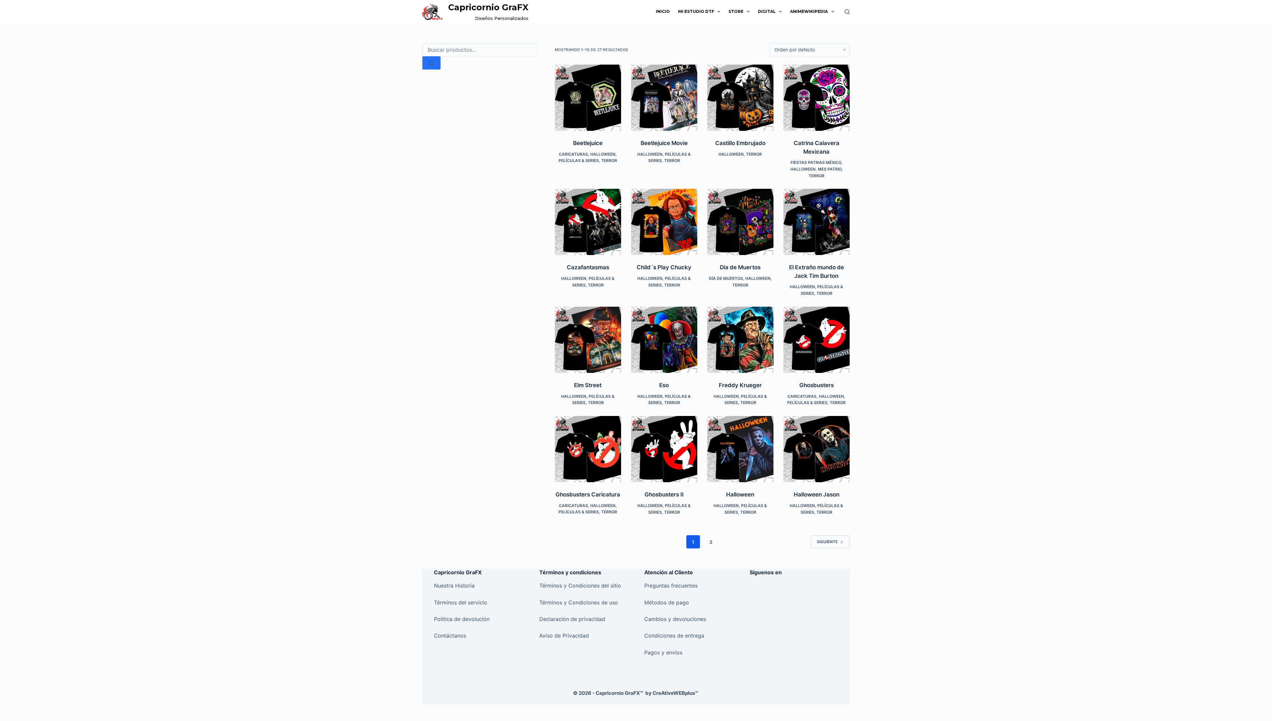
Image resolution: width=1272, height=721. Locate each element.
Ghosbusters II (664, 494)
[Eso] (664, 340)
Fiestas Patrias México (816, 162)
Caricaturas (573, 154)
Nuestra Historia (454, 585)
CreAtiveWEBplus (675, 693)
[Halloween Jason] (816, 449)
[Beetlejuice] (588, 98)
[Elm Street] (588, 340)
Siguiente (827, 541)
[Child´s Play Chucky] (664, 222)
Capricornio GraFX (488, 7)
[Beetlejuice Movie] (664, 98)
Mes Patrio (829, 169)
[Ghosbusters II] (664, 449)
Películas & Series (578, 160)
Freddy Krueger (740, 385)
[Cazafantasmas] (588, 222)
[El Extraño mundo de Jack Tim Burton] (816, 222)
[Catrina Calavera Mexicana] (816, 98)
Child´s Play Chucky (664, 267)
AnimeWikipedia (809, 11)
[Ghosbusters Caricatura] (588, 449)
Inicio (663, 11)
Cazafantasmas (588, 267)
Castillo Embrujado (740, 143)
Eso (664, 385)
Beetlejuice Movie (664, 143)
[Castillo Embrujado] (740, 98)
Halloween (602, 154)
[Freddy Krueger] (740, 340)
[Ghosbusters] (816, 340)
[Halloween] (740, 449)
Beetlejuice (588, 143)
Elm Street (588, 385)
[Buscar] (847, 11)
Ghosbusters (816, 385)
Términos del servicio (461, 602)
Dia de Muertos (740, 267)
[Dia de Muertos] (740, 222)
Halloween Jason (816, 494)
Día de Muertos (726, 278)
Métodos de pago (666, 602)
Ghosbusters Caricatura (588, 494)
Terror (609, 160)
